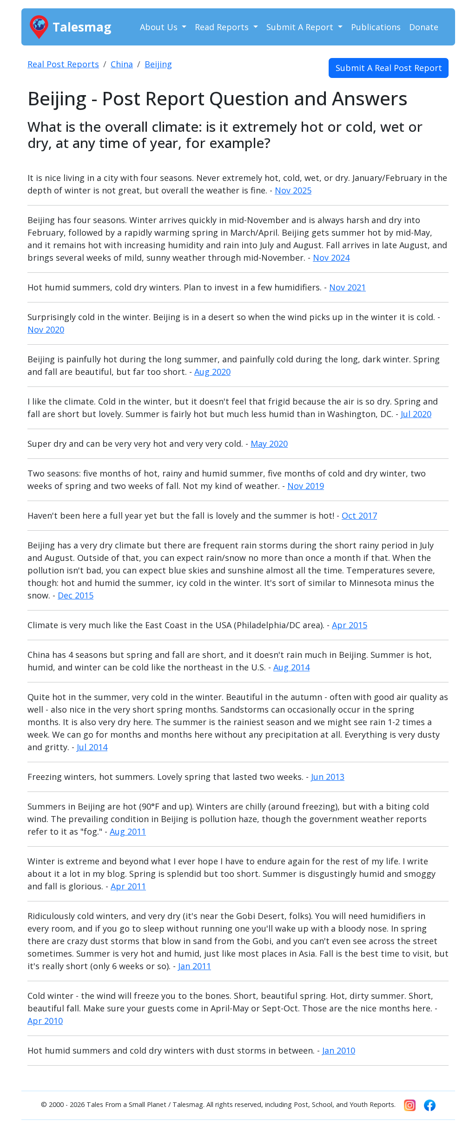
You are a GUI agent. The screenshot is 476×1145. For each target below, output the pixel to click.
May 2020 (269, 443)
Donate (423, 26)
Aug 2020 (212, 371)
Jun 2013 (327, 776)
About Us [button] (160, 26)
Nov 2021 (347, 287)
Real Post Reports (63, 64)
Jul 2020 (416, 413)
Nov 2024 (331, 257)
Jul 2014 (92, 747)
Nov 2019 (305, 485)
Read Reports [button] (223, 26)
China (122, 64)
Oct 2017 (359, 515)
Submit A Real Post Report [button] (389, 67)
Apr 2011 (128, 886)
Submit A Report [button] (301, 26)
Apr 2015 (349, 624)
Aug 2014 (291, 667)
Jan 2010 (338, 1050)
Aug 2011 (128, 831)
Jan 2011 (194, 965)
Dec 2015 (75, 595)
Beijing (158, 64)
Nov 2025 (293, 190)
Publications (376, 26)
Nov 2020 (45, 329)
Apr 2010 (45, 1020)
